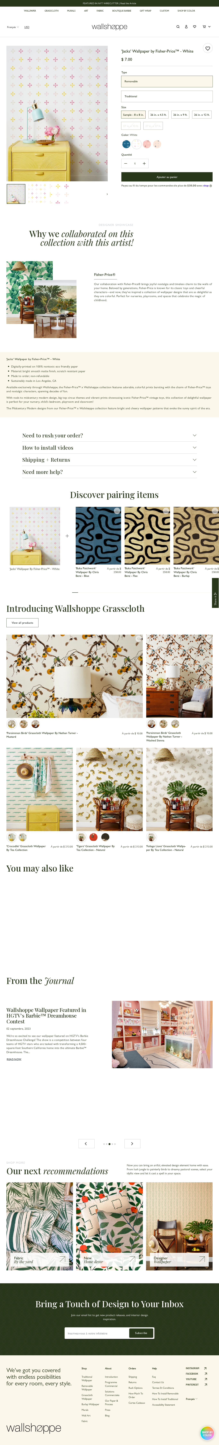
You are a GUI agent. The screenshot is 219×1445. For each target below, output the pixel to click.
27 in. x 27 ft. (153, 126)
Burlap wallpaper (90, 1404)
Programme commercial (111, 1383)
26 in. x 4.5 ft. (158, 115)
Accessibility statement (163, 1404)
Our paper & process (111, 1402)
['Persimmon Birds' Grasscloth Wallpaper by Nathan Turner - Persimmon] (23, 724)
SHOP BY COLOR (186, 10)
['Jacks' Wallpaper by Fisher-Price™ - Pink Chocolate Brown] (147, 144)
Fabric (85, 1421)
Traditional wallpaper (87, 1378)
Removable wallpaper (87, 1387)
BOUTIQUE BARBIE (121, 10)
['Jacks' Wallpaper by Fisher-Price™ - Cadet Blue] (126, 144)
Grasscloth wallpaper (87, 1396)
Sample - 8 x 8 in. (133, 115)
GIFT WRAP (145, 10)
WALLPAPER (30, 10)
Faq (154, 1376)
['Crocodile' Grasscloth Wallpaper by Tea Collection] (11, 837)
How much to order (136, 1395)
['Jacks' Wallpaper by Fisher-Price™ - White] (137, 144)
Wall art (86, 1415)
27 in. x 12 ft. (131, 126)
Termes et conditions (163, 1388)
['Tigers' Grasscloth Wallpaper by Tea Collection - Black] (105, 837)
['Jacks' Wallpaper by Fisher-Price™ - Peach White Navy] (157, 144)
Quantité (126, 154)
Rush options (136, 1388)
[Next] (132, 1143)
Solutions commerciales (112, 1393)
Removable (131, 81)
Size (123, 107)
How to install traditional (165, 1399)
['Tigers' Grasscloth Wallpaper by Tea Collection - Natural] (81, 837)
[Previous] (87, 1143)
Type (124, 72)
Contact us (158, 1382)
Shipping (133, 1376)
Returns (132, 1382)
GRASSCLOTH (52, 10)
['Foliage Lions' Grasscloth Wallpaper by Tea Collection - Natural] (151, 837)
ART (86, 10)
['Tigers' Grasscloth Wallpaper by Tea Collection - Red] (93, 837)
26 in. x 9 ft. (180, 115)
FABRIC (100, 10)
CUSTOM (164, 10)
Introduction (111, 1376)
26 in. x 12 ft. (202, 115)
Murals (85, 1410)
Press (107, 1410)
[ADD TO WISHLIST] (208, 48)
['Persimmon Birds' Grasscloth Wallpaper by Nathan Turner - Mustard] (11, 724)
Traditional (131, 96)
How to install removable (165, 1393)
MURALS (71, 10)
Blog (107, 1415)
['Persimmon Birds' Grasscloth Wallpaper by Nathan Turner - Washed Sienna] (35, 724)
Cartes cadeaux (137, 1402)
